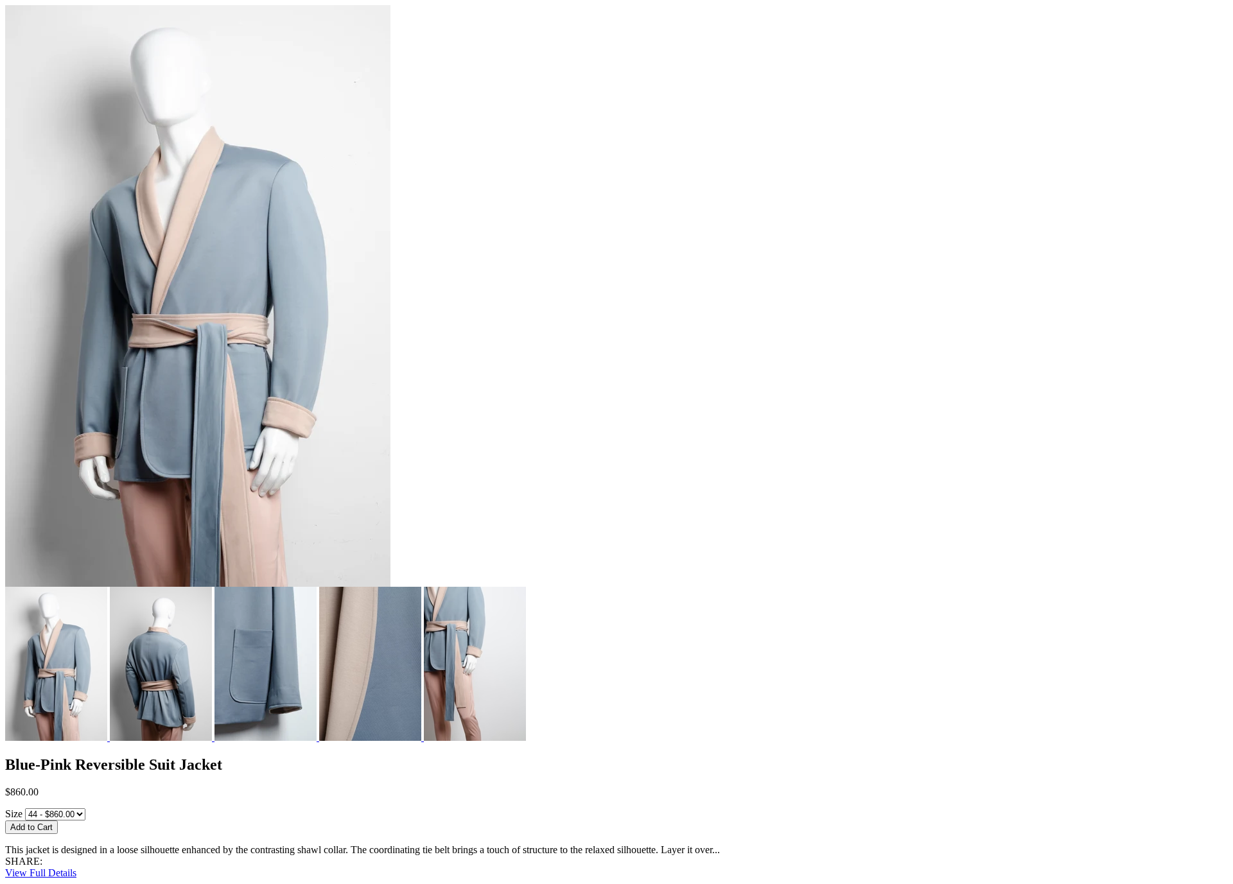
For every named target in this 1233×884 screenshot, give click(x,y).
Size (13, 813)
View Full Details (40, 872)
